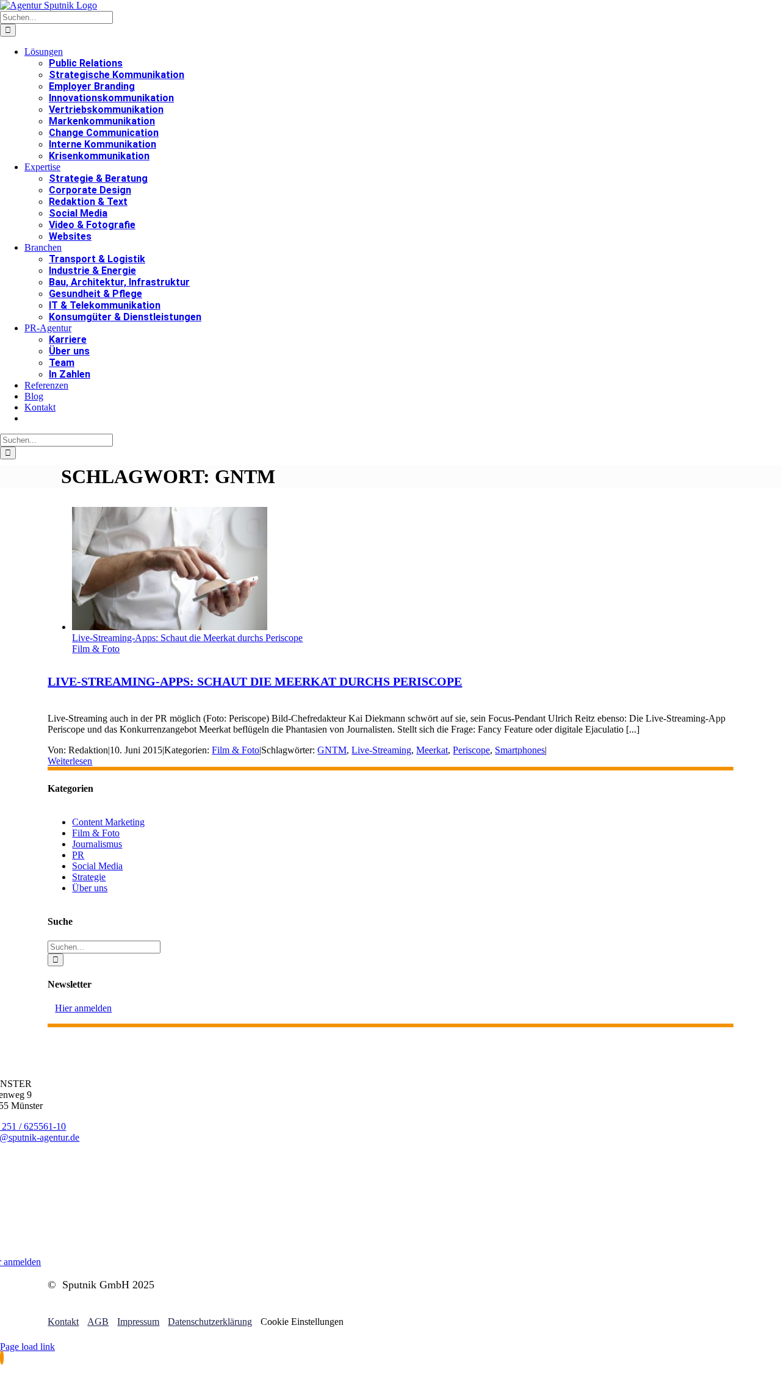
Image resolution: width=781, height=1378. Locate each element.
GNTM (332, 750)
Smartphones (520, 750)
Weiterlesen (70, 761)
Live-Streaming (381, 750)
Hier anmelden (83, 1008)
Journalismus (97, 844)
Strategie (89, 877)
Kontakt (63, 1321)
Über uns (89, 888)
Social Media (97, 866)
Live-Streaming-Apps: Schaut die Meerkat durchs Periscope (187, 638)
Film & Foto (96, 649)
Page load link (27, 1346)
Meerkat (432, 750)
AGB (98, 1321)
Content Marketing (108, 822)
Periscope (471, 750)
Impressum (138, 1321)
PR (78, 855)
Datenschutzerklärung (210, 1321)
